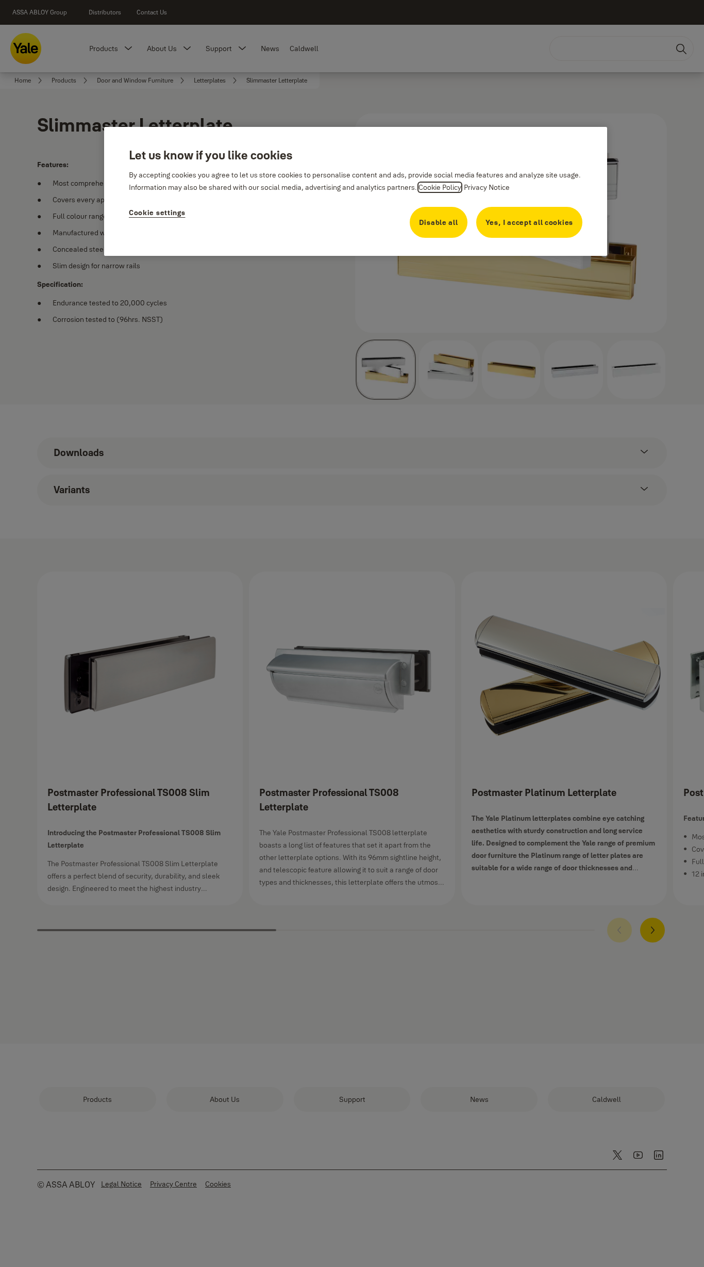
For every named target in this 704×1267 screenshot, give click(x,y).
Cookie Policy (439, 187)
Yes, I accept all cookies (529, 222)
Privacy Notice (487, 187)
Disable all (438, 222)
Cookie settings (157, 212)
